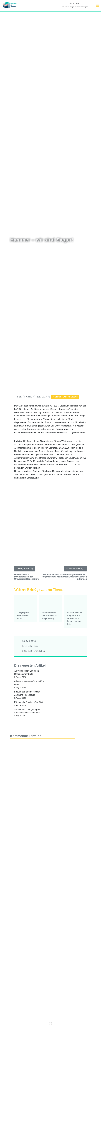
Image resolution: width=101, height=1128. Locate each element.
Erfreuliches (39, 651)
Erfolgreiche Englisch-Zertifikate (29, 702)
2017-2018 (27, 651)
